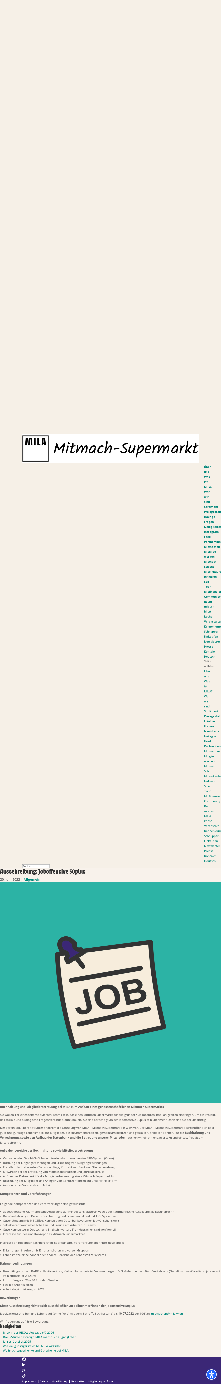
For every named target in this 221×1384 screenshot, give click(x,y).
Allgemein (32, 879)
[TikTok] (23, 1375)
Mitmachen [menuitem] (212, 547)
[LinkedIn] (23, 1364)
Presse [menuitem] (208, 646)
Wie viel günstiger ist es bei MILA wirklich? (32, 1346)
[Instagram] (23, 1370)
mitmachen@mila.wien (167, 1313)
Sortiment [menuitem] (211, 507)
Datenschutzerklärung (53, 1381)
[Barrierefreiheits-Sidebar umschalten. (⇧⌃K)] (211, 1374)
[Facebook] (24, 1359)
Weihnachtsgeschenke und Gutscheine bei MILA (36, 1350)
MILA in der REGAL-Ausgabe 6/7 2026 (28, 1332)
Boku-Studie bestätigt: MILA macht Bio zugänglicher (39, 1337)
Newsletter (78, 1381)
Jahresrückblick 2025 (17, 1341)
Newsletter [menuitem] (212, 641)
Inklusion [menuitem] (210, 577)
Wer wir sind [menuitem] (207, 497)
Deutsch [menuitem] (209, 656)
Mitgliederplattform (100, 1381)
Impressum (29, 1381)
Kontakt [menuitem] (209, 651)
